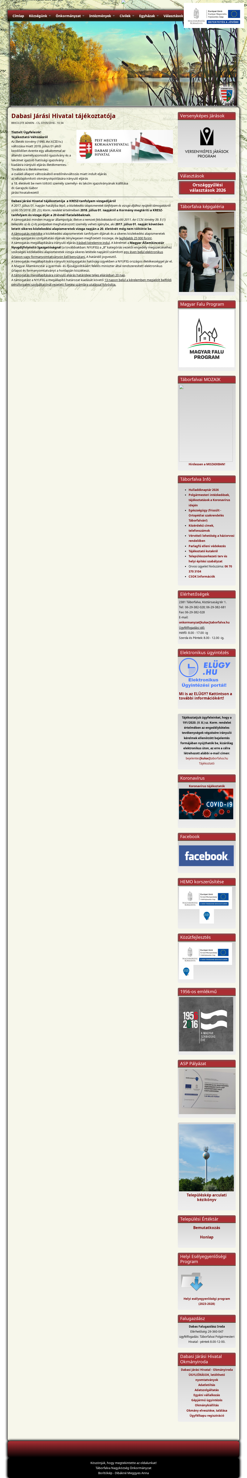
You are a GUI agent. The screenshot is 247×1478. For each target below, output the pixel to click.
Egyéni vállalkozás (206, 1395)
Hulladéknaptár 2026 (204, 490)
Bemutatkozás (206, 1227)
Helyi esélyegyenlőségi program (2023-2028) (207, 1301)
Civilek (125, 16)
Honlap (206, 1237)
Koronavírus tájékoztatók (207, 786)
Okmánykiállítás (207, 1405)
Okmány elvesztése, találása (206, 1410)
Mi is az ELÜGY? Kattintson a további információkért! (205, 696)
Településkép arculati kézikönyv (207, 1197)
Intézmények (100, 16)
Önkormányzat (68, 16)
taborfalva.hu (220, 622)
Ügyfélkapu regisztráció (207, 1416)
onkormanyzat (189, 622)
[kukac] (205, 622)
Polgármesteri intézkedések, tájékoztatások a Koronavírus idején (209, 500)
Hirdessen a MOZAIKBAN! (207, 464)
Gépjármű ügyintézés (206, 1400)
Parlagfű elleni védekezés (207, 546)
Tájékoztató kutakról (203, 551)
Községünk (38, 16)
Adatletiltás (206, 1385)
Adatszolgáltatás (207, 1390)
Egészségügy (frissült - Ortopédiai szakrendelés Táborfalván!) (206, 515)
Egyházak (147, 16)
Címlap (18, 16)
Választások (173, 16)
